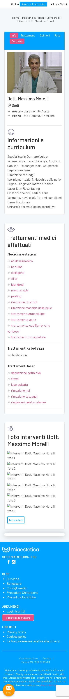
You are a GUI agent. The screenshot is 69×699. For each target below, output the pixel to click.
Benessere (14, 583)
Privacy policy (16, 632)
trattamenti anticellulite (28, 314)
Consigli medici (17, 588)
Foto (57, 35)
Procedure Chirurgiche (22, 592)
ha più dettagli (49, 685)
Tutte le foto (16, 520)
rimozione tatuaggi (24, 396)
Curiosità (13, 579)
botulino (16, 267)
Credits (47, 658)
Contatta (17, 41)
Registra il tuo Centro (33, 4)
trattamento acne (23, 320)
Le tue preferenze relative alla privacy (33, 641)
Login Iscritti (16, 611)
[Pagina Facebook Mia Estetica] (8, 562)
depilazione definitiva (26, 373)
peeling (16, 296)
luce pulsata (19, 384)
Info (14, 35)
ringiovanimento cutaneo (28, 402)
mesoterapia (20, 290)
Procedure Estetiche (21, 597)
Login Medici (60, 4)
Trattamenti (28, 35)
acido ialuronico (22, 261)
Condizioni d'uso (28, 658)
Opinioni (45, 35)
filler (14, 278)
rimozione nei (20, 390)
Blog (16, 4)
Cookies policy (16, 636)
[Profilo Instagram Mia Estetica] (13, 562)
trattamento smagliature (28, 337)
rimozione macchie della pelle (31, 308)
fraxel (15, 379)
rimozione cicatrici (24, 302)
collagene (17, 272)
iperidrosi (17, 284)
